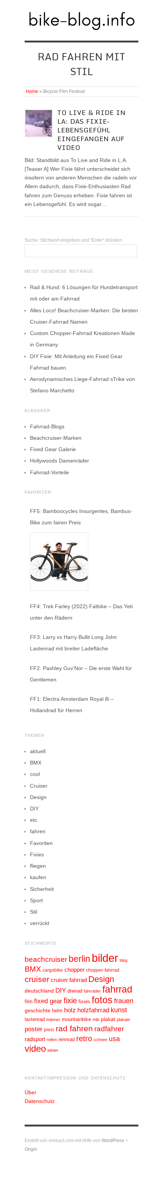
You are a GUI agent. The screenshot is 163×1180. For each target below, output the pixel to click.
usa (114, 1039)
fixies (84, 1001)
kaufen (38, 877)
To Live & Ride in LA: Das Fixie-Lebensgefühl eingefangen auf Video (91, 130)
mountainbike (76, 1019)
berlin (79, 959)
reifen (52, 1039)
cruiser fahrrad (69, 980)
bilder (105, 958)
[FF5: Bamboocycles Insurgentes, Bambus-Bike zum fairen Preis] (59, 561)
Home (32, 91)
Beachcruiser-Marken (56, 438)
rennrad (66, 1039)
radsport (35, 1039)
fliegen (38, 866)
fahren (37, 831)
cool (35, 774)
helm (57, 1010)
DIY (34, 809)
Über (30, 1092)
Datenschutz (40, 1101)
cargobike (52, 970)
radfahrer (109, 1029)
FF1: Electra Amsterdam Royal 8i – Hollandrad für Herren (72, 704)
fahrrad (117, 989)
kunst (119, 1010)
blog (123, 960)
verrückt (39, 923)
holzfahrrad (93, 1010)
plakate (123, 1019)
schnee (100, 1039)
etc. (34, 820)
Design (38, 797)
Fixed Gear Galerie (53, 449)
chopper (74, 970)
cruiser (37, 979)
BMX (35, 763)
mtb (95, 1019)
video (35, 1048)
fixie (70, 1000)
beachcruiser (46, 959)
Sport (36, 900)
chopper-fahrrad (102, 970)
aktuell (37, 751)
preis (49, 1029)
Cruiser (38, 786)
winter (52, 1050)
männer (53, 1019)
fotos (102, 1000)
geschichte (37, 1010)
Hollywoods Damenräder (59, 461)
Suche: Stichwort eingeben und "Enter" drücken (73, 240)
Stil (33, 912)
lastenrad (35, 1019)
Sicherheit (42, 889)
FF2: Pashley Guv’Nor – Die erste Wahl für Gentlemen (81, 674)
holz (70, 1010)
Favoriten (41, 843)
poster (33, 1029)
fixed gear (48, 1001)
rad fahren (74, 1028)
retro (84, 1038)
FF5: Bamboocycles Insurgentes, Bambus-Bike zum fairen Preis (81, 516)
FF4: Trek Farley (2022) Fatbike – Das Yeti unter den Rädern (81, 612)
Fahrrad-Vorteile (49, 472)
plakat (108, 1019)
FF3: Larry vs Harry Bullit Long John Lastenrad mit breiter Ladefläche (73, 642)
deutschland (39, 991)
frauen (123, 1001)
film (29, 1001)
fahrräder (92, 991)
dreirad (74, 991)
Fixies (37, 854)
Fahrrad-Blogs (47, 426)
